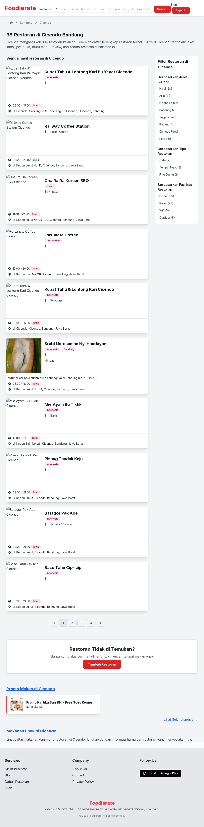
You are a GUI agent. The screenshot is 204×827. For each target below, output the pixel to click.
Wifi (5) (164, 210)
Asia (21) (164, 95)
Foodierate (20, 8)
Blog (8, 775)
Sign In (175, 4)
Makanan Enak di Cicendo (31, 731)
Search (162, 9)
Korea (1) (165, 138)
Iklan (8, 788)
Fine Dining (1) (168, 174)
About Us (79, 769)
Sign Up (181, 10)
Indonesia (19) (168, 103)
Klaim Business (16, 769)
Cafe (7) (165, 160)
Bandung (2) (167, 110)
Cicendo (45, 22)
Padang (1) (166, 124)
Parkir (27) (166, 203)
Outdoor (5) (167, 217)
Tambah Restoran (102, 664)
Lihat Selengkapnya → (181, 719)
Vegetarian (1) (168, 117)
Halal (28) (165, 88)
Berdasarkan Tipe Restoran (172, 151)
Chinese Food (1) (170, 131)
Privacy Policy (83, 782)
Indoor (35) (166, 196)
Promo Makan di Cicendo (30, 688)
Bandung (26, 22)
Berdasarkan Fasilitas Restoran (175, 187)
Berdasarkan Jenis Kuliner (172, 79)
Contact (78, 775)
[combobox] (84, 9)
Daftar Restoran (17, 782)
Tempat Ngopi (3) (171, 167)
